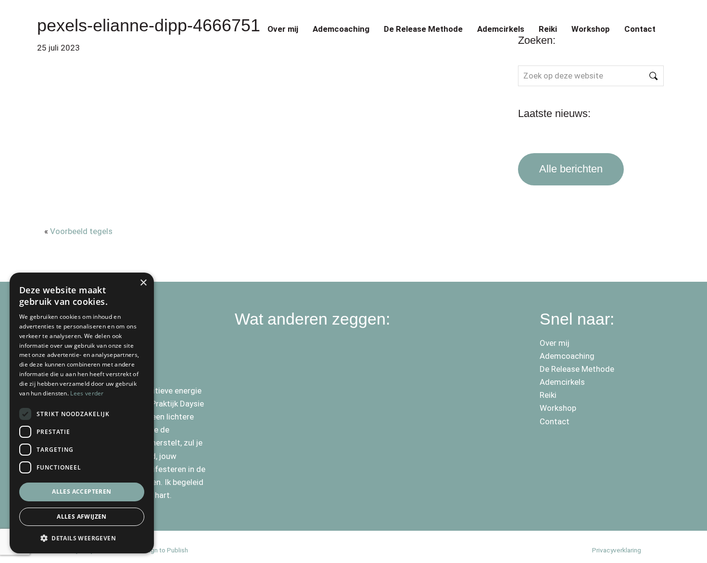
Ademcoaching (341, 29)
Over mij (282, 29)
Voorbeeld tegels (81, 231)
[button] (81, 538)
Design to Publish (163, 550)
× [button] (143, 283)
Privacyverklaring (616, 550)
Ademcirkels (500, 29)
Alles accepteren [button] (81, 491)
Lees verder (86, 393)
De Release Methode (423, 29)
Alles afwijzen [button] (82, 516)
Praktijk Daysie (91, 18)
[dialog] (82, 413)
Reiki (548, 29)
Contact (640, 29)
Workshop (590, 29)
